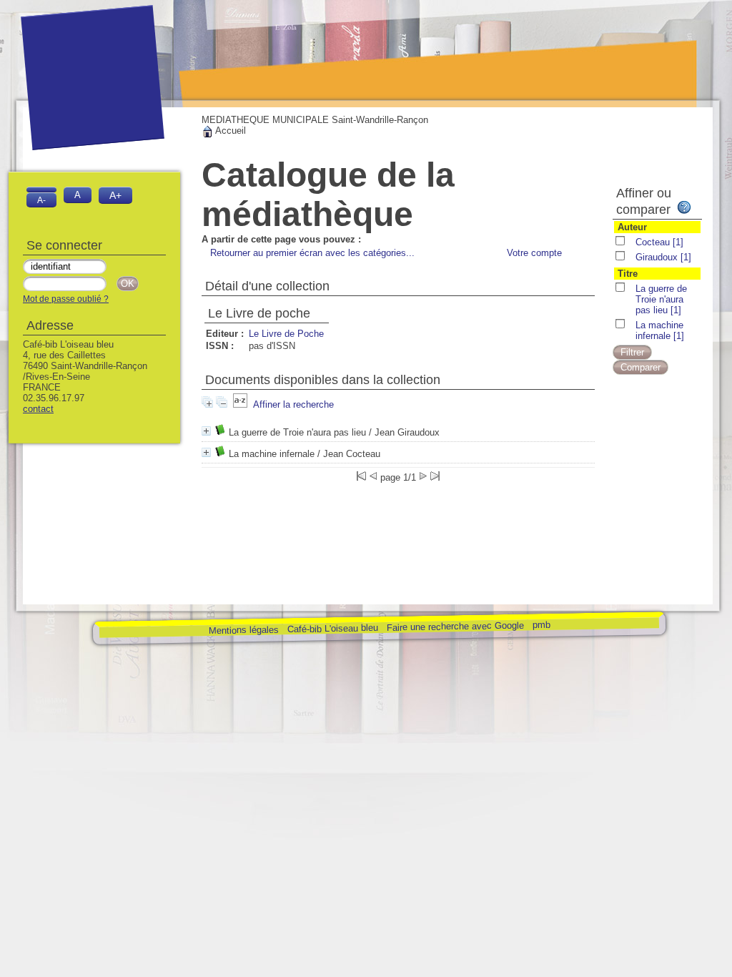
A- (41, 200)
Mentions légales (243, 630)
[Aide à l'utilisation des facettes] (684, 207)
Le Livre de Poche (286, 333)
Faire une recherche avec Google (454, 625)
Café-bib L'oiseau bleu (333, 628)
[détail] (206, 431)
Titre (628, 273)
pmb (541, 624)
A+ (115, 195)
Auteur (632, 227)
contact (38, 408)
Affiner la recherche (293, 404)
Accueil (229, 130)
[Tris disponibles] (240, 404)
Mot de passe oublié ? (66, 299)
